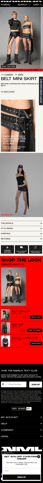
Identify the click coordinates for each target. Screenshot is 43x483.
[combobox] (4, 384)
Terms (28, 402)
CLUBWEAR (8, 75)
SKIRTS (20, 75)
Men (14, 408)
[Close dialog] (38, 456)
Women (22, 408)
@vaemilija (6, 215)
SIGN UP (36, 384)
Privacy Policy (19, 402)
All (29, 408)
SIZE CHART (9, 91)
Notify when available (41, 91)
